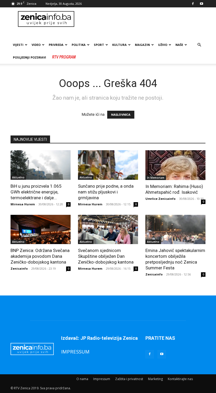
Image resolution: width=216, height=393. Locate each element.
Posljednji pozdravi (29, 57)
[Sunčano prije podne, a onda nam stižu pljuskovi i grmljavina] (108, 165)
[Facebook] (193, 3)
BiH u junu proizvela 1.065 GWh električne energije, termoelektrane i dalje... (36, 191)
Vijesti (18, 45)
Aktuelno (18, 177)
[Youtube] (201, 3)
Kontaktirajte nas (180, 379)
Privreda (56, 45)
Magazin (142, 45)
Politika (79, 45)
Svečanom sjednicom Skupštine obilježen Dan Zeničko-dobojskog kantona (106, 256)
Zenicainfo (19, 268)
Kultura (119, 45)
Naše (179, 45)
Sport (99, 45)
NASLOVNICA (120, 115)
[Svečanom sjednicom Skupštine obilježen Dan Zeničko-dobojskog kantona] (108, 229)
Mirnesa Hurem (23, 204)
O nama (82, 379)
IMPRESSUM (75, 351)
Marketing (155, 379)
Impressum (101, 379)
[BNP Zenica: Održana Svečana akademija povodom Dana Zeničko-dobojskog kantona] (41, 229)
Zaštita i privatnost (129, 379)
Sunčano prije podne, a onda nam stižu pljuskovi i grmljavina (106, 191)
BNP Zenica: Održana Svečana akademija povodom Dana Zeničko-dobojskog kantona (40, 256)
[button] (199, 44)
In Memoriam (155, 177)
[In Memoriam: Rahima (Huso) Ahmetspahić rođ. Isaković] (175, 165)
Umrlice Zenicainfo (160, 199)
